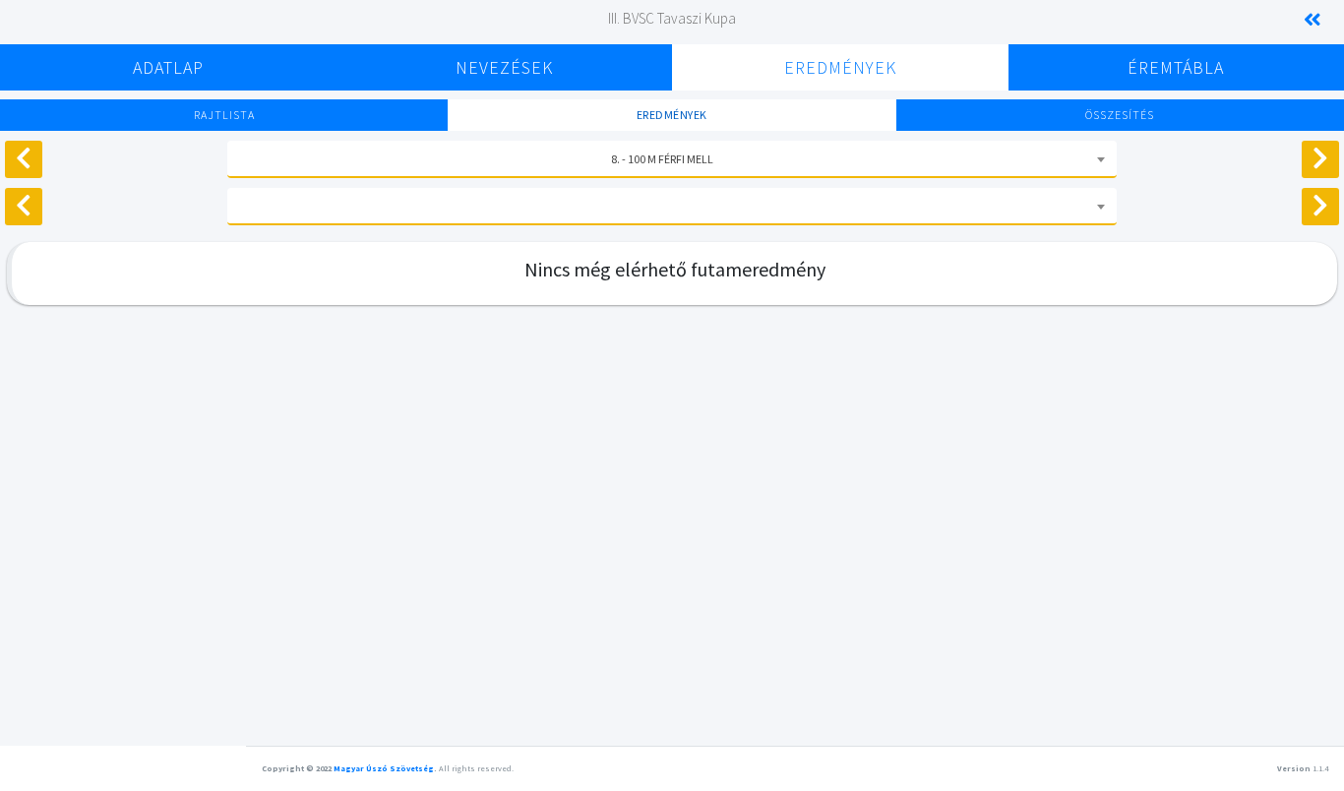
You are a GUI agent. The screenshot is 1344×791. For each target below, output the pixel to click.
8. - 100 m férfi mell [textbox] (662, 159)
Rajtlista (224, 114)
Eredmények (840, 67)
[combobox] (672, 159)
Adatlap (168, 67)
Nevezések (504, 67)
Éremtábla (1176, 67)
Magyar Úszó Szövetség (384, 768)
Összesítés (1119, 114)
